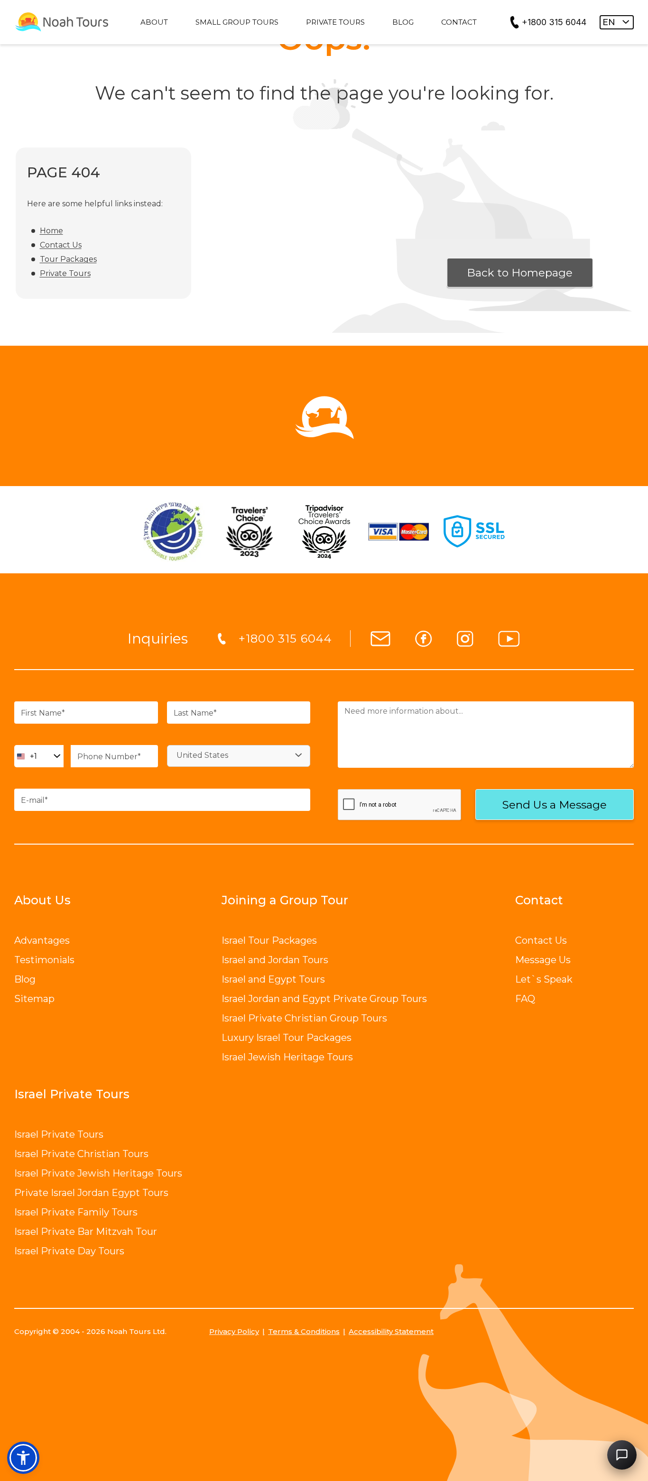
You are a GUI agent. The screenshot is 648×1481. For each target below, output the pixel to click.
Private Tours (65, 273)
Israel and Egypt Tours (273, 979)
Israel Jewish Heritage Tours (287, 1057)
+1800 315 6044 (554, 22)
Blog (25, 979)
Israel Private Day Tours (69, 1251)
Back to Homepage (520, 272)
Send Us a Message (554, 804)
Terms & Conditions (304, 1331)
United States (202, 755)
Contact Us (61, 244)
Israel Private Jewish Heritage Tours (98, 1173)
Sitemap (34, 998)
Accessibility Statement (391, 1331)
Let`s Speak (544, 979)
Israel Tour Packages (269, 940)
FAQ (525, 998)
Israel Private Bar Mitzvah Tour (85, 1231)
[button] (23, 1458)
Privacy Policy (234, 1331)
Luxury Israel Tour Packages (287, 1037)
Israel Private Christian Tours (81, 1153)
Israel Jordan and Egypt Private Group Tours (324, 998)
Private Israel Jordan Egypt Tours (91, 1192)
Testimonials (44, 960)
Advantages (42, 940)
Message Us (543, 960)
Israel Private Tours (58, 1134)
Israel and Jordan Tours (275, 960)
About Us (42, 900)
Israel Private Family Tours (76, 1212)
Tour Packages (68, 259)
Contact (539, 900)
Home (51, 230)
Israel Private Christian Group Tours (304, 1018)
